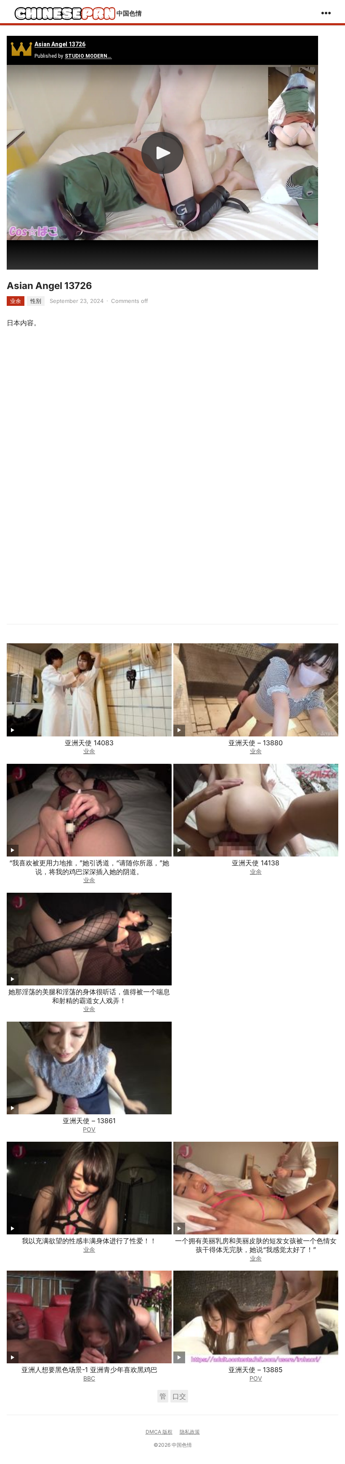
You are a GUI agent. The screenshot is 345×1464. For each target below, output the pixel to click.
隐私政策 (190, 1432)
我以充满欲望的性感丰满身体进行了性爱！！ (89, 1241)
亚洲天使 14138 (255, 863)
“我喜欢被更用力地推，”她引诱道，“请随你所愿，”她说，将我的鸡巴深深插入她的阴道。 (89, 867)
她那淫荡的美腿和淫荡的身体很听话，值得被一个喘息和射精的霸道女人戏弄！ (89, 996)
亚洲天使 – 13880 (255, 743)
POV (89, 1129)
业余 (15, 300)
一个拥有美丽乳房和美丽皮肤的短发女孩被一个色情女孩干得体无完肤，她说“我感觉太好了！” (256, 1245)
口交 (179, 1396)
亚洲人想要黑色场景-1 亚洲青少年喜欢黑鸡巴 (89, 1369)
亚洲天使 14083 (89, 743)
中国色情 (129, 13)
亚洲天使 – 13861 (89, 1120)
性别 (35, 300)
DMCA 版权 (159, 1432)
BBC (89, 1378)
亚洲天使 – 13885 (255, 1369)
